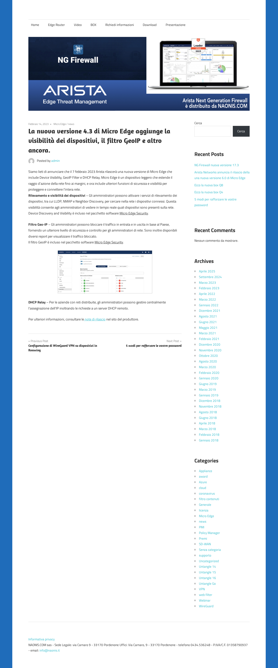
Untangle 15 (207, 572)
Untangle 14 (207, 566)
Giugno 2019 (208, 383)
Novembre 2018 (210, 406)
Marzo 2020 (207, 367)
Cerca (198, 123)
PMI (201, 527)
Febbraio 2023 (209, 288)
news (71, 124)
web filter (205, 594)
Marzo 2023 (207, 282)
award (203, 476)
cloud (202, 487)
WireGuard (206, 606)
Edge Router (56, 24)
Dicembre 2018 (209, 400)
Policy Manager (209, 532)
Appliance (205, 470)
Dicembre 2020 (209, 344)
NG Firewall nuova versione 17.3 (216, 165)
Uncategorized (209, 561)
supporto (205, 555)
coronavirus (207, 493)
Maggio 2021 (208, 327)
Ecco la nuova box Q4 (208, 192)
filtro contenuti (209, 499)
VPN (202, 589)
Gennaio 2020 (208, 378)
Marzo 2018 (207, 428)
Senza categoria (210, 549)
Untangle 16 (207, 577)
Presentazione (176, 24)
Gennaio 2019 (208, 395)
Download (150, 24)
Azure (203, 482)
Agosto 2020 (208, 361)
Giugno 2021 (208, 322)
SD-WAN (205, 544)
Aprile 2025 (207, 271)
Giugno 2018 (208, 417)
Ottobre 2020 (208, 355)
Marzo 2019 (207, 389)
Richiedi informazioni (119, 24)
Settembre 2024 (210, 276)
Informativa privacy (41, 639)
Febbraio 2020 (209, 372)
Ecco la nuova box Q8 (208, 185)
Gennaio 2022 (208, 305)
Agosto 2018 (208, 412)
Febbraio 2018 (209, 434)
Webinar (204, 600)
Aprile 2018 (207, 423)
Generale (205, 504)
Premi (203, 538)
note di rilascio (95, 319)
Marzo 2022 (207, 299)
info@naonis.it (50, 650)
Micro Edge (60, 124)
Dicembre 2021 (209, 310)
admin (55, 160)
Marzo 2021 (207, 333)
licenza (203, 510)
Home (35, 24)
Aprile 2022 (207, 293)
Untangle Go (207, 583)
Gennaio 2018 (208, 440)
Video (78, 24)
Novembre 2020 (210, 350)
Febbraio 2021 (209, 338)
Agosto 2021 (208, 316)
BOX (93, 24)
